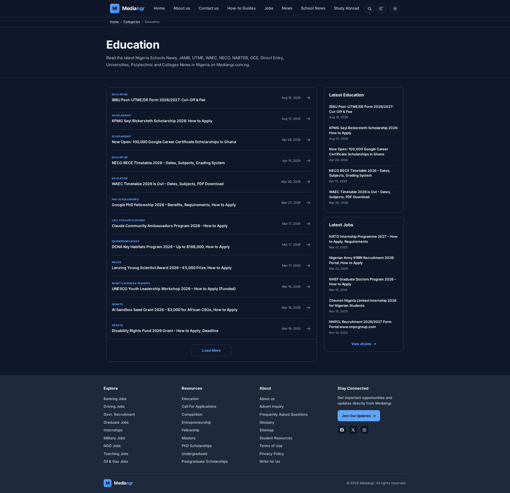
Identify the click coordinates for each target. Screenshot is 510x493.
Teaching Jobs (116, 454)
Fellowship (190, 430)
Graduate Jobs (116, 422)
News (287, 8)
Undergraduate (194, 454)
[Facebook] (342, 429)
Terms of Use (271, 446)
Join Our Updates (359, 416)
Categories (132, 22)
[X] (353, 429)
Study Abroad (346, 8)
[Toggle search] (369, 8)
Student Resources (276, 438)
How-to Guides (241, 8)
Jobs (268, 8)
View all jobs (363, 344)
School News (313, 8)
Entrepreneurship (196, 422)
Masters (189, 438)
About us (181, 8)
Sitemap (267, 430)
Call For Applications (199, 406)
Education (190, 399)
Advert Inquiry (272, 406)
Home (159, 8)
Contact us (209, 8)
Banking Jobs (115, 399)
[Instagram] (364, 429)
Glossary (267, 422)
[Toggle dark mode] (395, 8)
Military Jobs (114, 438)
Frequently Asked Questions (284, 414)
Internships (113, 430)
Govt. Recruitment (119, 414)
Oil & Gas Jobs (116, 461)
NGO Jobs (112, 446)
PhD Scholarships (197, 446)
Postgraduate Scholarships (205, 461)
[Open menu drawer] (381, 8)
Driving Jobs (114, 406)
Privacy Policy (272, 454)
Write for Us (270, 461)
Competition (192, 414)
